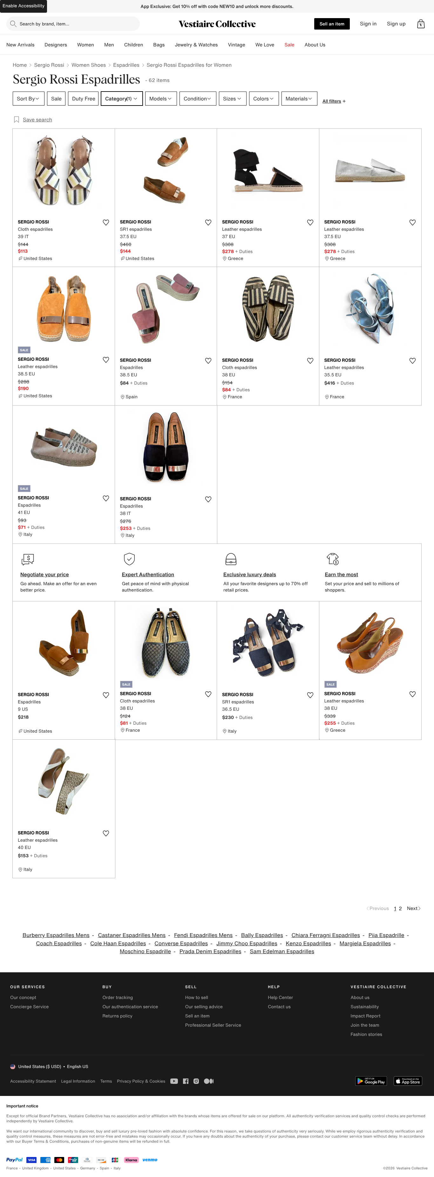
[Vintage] (250, 44)
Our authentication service (130, 1006)
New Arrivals (20, 44)
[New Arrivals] (39, 44)
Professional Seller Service (213, 1025)
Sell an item (332, 23)
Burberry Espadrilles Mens (56, 935)
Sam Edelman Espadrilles (282, 951)
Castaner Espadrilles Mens (132, 935)
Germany (87, 1168)
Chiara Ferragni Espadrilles (326, 935)
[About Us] (330, 44)
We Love (265, 44)
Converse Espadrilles (181, 944)
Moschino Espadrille (145, 951)
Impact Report (366, 1016)
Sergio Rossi (49, 65)
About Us (315, 44)
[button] (421, 23)
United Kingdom (35, 1168)
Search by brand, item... (44, 23)
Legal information (78, 1081)
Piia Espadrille (386, 935)
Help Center (280, 997)
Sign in (368, 23)
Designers (55, 44)
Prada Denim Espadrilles (210, 951)
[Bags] (169, 44)
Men (109, 44)
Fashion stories (366, 1034)
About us (360, 997)
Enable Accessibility (23, 6)
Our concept (23, 997)
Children (133, 44)
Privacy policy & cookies (141, 1081)
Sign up (396, 23)
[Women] (99, 44)
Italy (117, 1168)
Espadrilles (126, 65)
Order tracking (117, 997)
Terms (106, 1081)
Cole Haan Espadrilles (118, 944)
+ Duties (244, 251)
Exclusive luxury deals (249, 574)
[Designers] (72, 44)
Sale (290, 44)
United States (64, 1168)
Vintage (236, 44)
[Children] (148, 44)
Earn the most (341, 574)
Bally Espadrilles (262, 935)
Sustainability (365, 1006)
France (12, 1168)
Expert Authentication (148, 574)
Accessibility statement (33, 1081)
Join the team (365, 1025)
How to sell (196, 997)
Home (20, 65)
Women (85, 44)
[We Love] (279, 44)
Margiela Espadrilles (365, 944)
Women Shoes (88, 65)
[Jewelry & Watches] (222, 44)
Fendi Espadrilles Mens (203, 935)
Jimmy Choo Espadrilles (246, 944)
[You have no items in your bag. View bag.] (421, 23)
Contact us (279, 1006)
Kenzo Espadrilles (308, 944)
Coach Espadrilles (59, 944)
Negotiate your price (44, 574)
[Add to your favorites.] (106, 222)
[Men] (119, 44)
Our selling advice (204, 1006)
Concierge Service (29, 1006)
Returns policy (117, 1016)
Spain (104, 1168)
